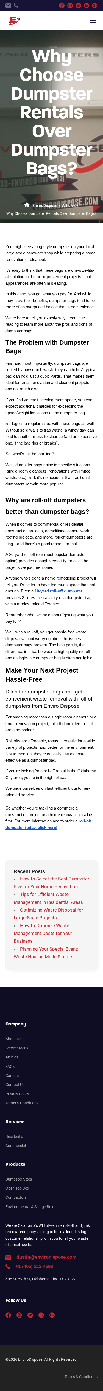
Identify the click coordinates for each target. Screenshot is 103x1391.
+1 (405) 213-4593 (34, 1266)
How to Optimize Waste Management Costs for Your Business (43, 933)
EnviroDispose (44, 205)
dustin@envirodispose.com (46, 1257)
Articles (69, 205)
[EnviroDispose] (13, 21)
